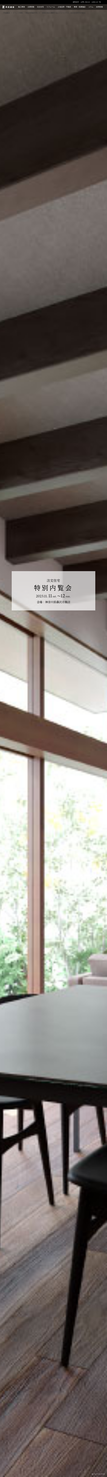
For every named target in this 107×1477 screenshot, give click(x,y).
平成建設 (6, 13)
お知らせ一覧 (96, 2)
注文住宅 (40, 7)
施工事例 (21, 7)
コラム (90, 7)
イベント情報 (18, 13)
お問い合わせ (85, 2)
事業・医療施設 (80, 7)
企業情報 (31, 7)
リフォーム (51, 7)
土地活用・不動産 (64, 7)
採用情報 (99, 7)
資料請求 (76, 2)
